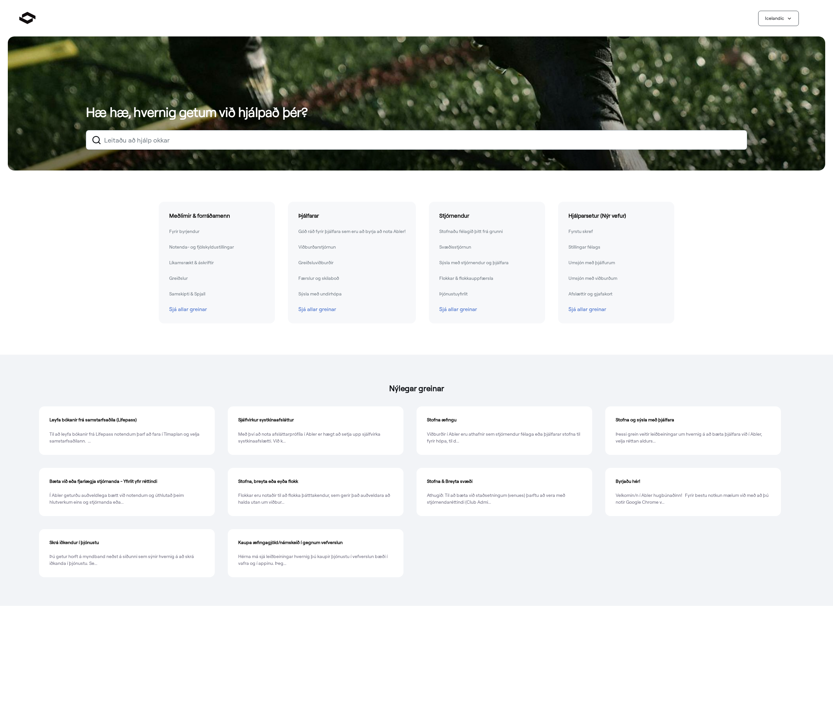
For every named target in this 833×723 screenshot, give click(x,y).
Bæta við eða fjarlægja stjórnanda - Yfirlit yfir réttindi (103, 481)
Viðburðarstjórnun (317, 247)
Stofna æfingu (442, 420)
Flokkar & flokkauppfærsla (466, 278)
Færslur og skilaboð (318, 278)
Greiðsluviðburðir (316, 263)
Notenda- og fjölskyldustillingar (201, 247)
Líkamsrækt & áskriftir (191, 263)
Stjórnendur (454, 215)
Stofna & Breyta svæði (449, 481)
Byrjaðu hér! (628, 481)
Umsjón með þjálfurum (591, 263)
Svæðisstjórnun (455, 247)
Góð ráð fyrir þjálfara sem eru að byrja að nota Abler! (351, 231)
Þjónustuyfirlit (453, 294)
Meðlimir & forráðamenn (199, 215)
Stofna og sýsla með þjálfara (645, 420)
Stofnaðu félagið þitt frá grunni (471, 231)
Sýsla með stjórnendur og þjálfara (474, 263)
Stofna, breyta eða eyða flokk (268, 481)
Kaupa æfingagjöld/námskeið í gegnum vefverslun (290, 542)
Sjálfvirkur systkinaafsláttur (266, 420)
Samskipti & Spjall (187, 294)
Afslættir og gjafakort (590, 294)
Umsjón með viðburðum (592, 278)
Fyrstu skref (580, 231)
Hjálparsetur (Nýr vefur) (597, 215)
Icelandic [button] (774, 18)
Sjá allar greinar (188, 309)
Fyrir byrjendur (184, 231)
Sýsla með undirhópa (320, 294)
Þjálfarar (308, 215)
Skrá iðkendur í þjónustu (74, 542)
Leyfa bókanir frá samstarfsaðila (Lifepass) (93, 420)
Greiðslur (178, 278)
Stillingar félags (584, 247)
